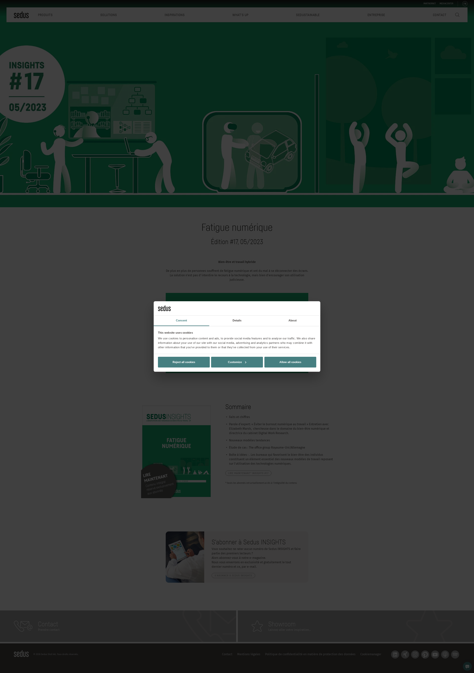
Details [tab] (237, 320)
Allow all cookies (290, 362)
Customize (235, 362)
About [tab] (292, 320)
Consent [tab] (181, 320)
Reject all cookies (184, 362)
